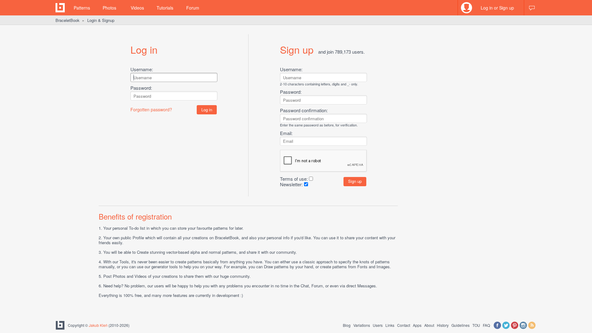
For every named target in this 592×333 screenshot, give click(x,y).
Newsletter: (291, 184)
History (443, 325)
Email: (286, 133)
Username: (141, 69)
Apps (417, 325)
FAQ (486, 325)
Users (378, 325)
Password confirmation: (304, 110)
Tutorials (165, 8)
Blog (347, 325)
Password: (141, 87)
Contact (403, 325)
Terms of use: (294, 178)
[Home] (60, 7)
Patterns (82, 8)
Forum (192, 8)
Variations (361, 325)
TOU (476, 325)
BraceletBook (68, 20)
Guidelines (460, 325)
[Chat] (532, 7)
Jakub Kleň (98, 325)
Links (389, 325)
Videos (137, 8)
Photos (109, 8)
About (429, 325)
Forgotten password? (151, 109)
